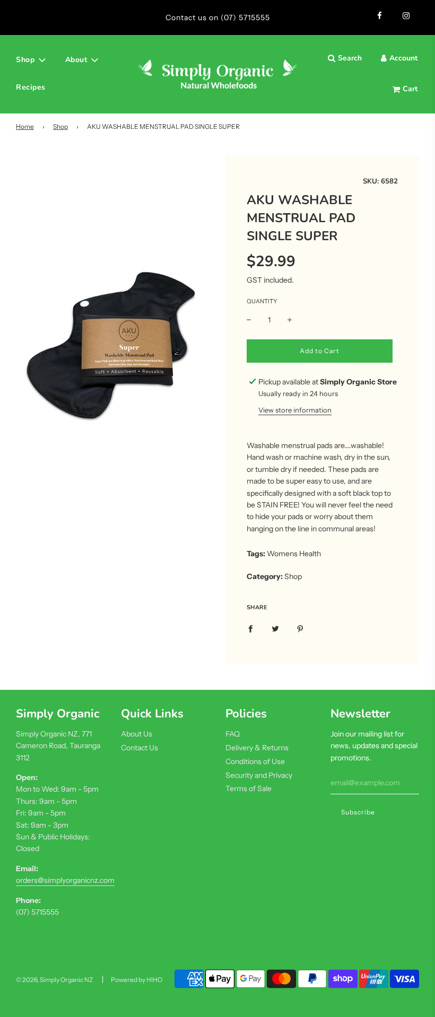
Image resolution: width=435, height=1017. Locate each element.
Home (25, 126)
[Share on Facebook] (250, 628)
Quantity (262, 301)
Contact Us (139, 747)
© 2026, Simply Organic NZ (54, 980)
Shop (60, 126)
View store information (295, 410)
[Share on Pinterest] (300, 628)
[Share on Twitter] (275, 628)
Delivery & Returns (257, 747)
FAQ (232, 734)
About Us (136, 734)
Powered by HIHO (136, 980)
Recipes (31, 87)
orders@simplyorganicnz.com (65, 880)
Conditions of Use (255, 761)
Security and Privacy (258, 775)
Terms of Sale (248, 788)
